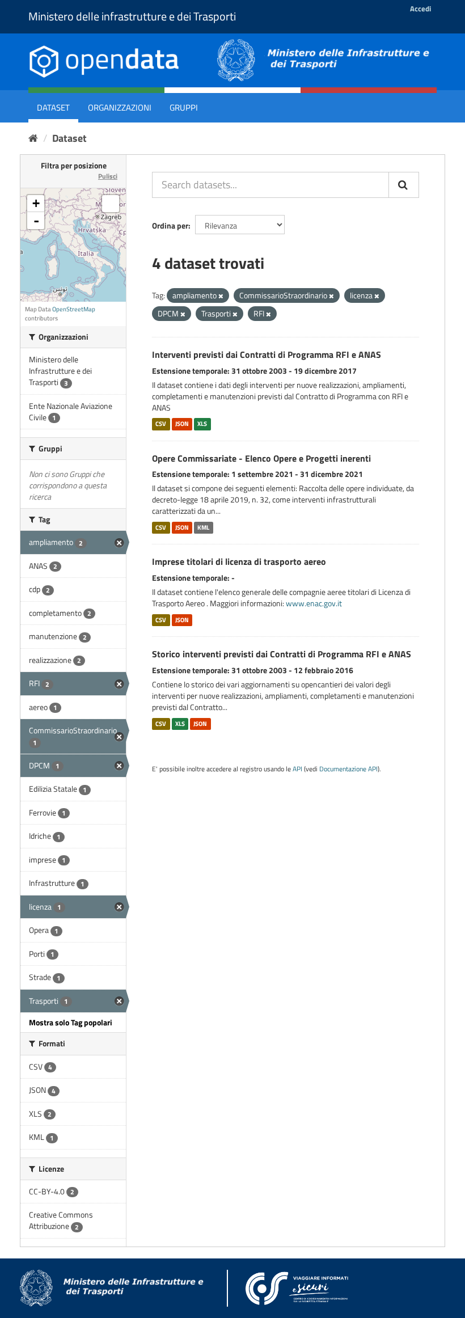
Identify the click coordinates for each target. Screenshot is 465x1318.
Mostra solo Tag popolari (70, 1022)
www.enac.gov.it (314, 603)
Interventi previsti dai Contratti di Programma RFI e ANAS (266, 354)
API (297, 769)
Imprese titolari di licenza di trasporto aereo (239, 561)
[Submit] (403, 185)
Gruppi (184, 107)
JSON (182, 424)
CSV (160, 424)
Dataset (53, 107)
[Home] (33, 138)
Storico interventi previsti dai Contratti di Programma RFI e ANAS (281, 654)
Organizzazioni (119, 107)
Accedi (420, 8)
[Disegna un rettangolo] (110, 203)
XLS (202, 424)
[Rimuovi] (220, 296)
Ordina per (170, 225)
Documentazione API (348, 769)
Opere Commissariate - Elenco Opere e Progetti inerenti (261, 458)
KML (203, 527)
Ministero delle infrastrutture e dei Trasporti (132, 16)
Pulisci (107, 176)
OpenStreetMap (73, 309)
